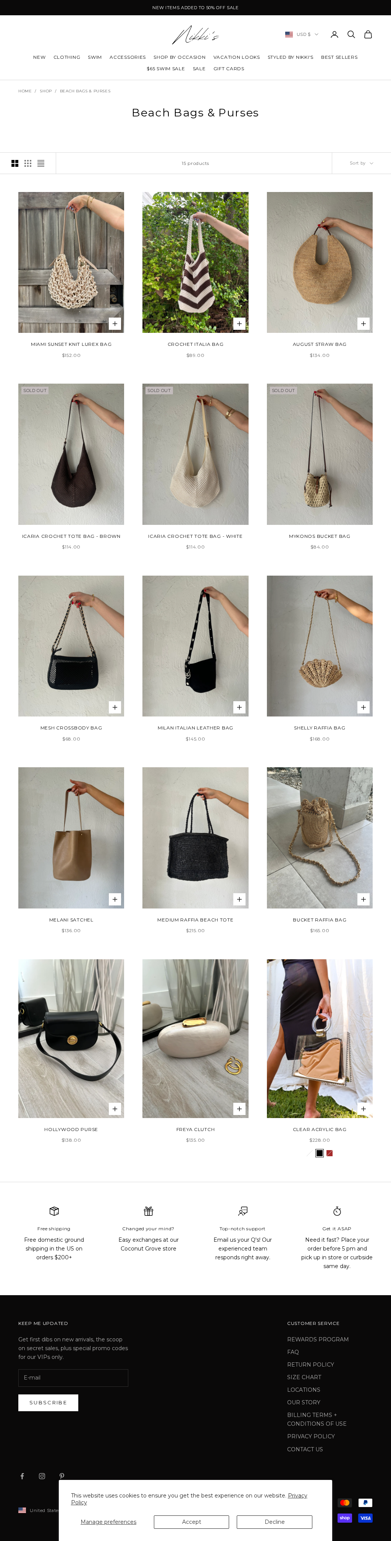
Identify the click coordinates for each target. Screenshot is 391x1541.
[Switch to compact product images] (40, 163)
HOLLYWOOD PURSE (71, 1129)
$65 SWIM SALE (166, 68)
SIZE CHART (304, 1377)
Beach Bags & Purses (85, 91)
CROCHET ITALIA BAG (196, 344)
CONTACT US (305, 1449)
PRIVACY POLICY (311, 1436)
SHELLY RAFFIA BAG (319, 728)
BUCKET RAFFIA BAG (319, 920)
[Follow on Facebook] (22, 1476)
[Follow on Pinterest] (62, 1476)
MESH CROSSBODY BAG (71, 728)
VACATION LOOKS (236, 57)
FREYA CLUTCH (195, 1129)
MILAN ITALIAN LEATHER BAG (195, 728)
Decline (275, 1521)
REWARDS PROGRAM (318, 1339)
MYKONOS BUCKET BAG (320, 536)
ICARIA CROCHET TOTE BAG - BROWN (71, 536)
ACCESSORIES (128, 57)
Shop (46, 91)
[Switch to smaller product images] (27, 163)
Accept (191, 1521)
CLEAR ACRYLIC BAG (320, 1129)
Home (25, 91)
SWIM (95, 57)
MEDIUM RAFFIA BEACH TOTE (195, 920)
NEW (39, 57)
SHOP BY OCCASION (179, 57)
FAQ (293, 1352)
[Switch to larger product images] (14, 163)
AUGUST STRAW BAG (320, 344)
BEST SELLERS (339, 57)
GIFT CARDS (228, 68)
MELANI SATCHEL (71, 920)
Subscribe (48, 1402)
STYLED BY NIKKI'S (290, 57)
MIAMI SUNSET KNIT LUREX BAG (71, 344)
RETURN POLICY (310, 1364)
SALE (199, 68)
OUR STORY (303, 1402)
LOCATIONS (303, 1389)
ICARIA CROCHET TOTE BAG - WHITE (195, 536)
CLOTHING (67, 57)
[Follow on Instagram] (42, 1476)
